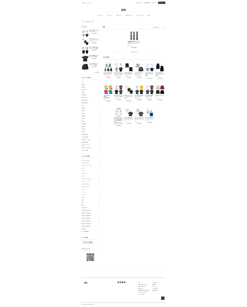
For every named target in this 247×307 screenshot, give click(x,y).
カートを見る (155, 288)
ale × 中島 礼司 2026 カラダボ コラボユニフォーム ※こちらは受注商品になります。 (118, 119)
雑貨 (92, 21)
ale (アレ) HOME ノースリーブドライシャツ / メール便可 (160, 74)
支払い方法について (142, 284)
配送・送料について (142, 286)
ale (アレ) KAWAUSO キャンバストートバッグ (108, 73)
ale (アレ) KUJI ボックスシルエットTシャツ (94, 31)
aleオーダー (119, 15)
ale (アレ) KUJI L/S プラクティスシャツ (139, 73)
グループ (109, 15)
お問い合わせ (155, 290)
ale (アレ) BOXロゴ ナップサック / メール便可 (128, 73)
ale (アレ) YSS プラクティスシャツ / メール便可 (118, 96)
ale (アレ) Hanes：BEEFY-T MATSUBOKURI (107, 96)
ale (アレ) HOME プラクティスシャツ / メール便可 (94, 48)
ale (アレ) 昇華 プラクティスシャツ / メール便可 (94, 56)
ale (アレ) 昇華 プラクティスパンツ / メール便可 (94, 64)
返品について (141, 288)
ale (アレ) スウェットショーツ (159, 96)
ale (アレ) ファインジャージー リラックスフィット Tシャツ (94, 40)
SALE (149, 15)
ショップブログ (141, 294)
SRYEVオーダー (129, 15)
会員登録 (148, 2)
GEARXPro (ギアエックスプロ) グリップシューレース (134, 43)
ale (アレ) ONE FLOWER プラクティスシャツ (139, 96)
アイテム (162, 2)
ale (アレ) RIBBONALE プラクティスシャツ (149, 96)
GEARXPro (88, 21)
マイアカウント (155, 282)
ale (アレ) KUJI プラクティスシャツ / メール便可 (118, 73)
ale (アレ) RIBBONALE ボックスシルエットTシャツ (128, 119)
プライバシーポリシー (142, 292)
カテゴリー (99, 15)
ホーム (83, 21)
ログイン (155, 2)
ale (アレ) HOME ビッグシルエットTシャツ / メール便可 (149, 74)
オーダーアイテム (139, 15)
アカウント (141, 2)
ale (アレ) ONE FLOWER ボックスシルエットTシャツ (139, 119)
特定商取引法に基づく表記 (143, 290)
